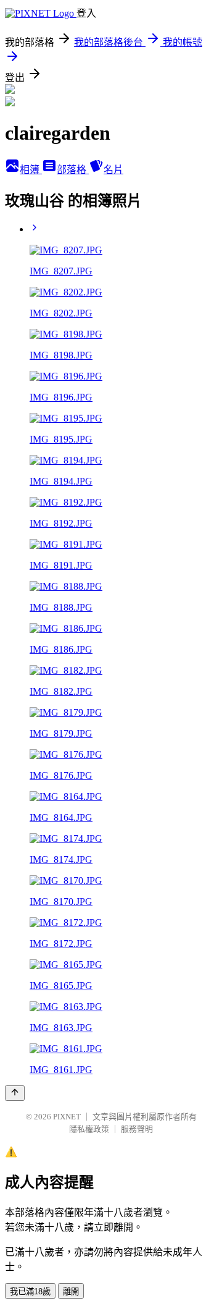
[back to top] (15, 1093)
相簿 (31, 169)
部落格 (73, 169)
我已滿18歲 (30, 1291)
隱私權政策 (89, 1129)
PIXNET (67, 1116)
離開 (71, 1291)
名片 (113, 169)
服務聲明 (137, 1129)
